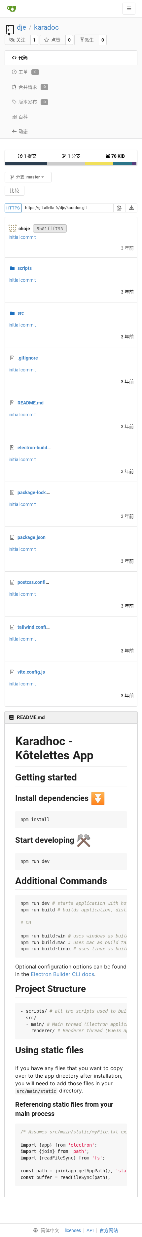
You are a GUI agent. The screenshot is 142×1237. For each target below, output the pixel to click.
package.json (32, 537)
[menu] (44, 1230)
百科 (23, 116)
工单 (27, 72)
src (21, 313)
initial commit (22, 237)
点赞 (55, 40)
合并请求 (32, 87)
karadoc (46, 27)
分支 (74, 156)
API (90, 1230)
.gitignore (28, 358)
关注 (20, 40)
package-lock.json (37, 492)
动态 (23, 131)
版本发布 (32, 102)
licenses (73, 1230)
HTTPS (13, 208)
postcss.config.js (35, 582)
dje (21, 27)
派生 (89, 40)
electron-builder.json (39, 447)
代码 (23, 57)
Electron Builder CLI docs (62, 974)
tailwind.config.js (36, 627)
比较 (14, 190)
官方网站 (108, 1230)
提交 (30, 156)
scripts (25, 268)
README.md (31, 402)
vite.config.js (31, 672)
